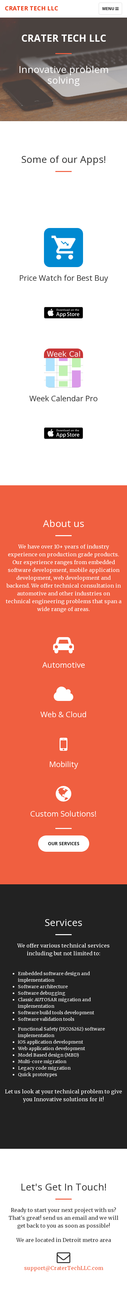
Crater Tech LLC (31, 8)
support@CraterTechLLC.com (63, 1268)
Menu (112, 10)
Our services (63, 843)
